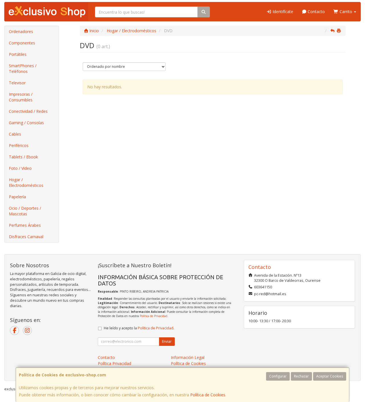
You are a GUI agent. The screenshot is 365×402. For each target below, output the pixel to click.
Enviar (167, 341)
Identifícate (282, 11)
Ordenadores (21, 31)
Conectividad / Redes (28, 111)
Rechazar (301, 376)
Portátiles (18, 54)
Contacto (316, 11)
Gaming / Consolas (26, 122)
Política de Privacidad (153, 316)
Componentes (22, 43)
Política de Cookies (207, 394)
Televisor (17, 82)
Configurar (278, 376)
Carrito (345, 11)
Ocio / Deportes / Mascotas (25, 211)
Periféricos (19, 145)
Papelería (17, 196)
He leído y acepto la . (139, 328)
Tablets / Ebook (23, 157)
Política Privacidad (114, 363)
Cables (15, 134)
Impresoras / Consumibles (21, 97)
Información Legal (187, 357)
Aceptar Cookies (329, 376)
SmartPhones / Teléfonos (22, 68)
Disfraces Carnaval (26, 236)
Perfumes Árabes (25, 225)
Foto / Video (20, 168)
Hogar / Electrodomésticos (26, 182)
